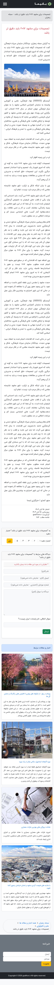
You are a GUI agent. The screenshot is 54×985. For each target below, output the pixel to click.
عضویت (46, 963)
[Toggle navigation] (5, 4)
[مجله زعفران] (43, 4)
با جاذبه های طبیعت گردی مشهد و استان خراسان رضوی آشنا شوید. (29, 886)
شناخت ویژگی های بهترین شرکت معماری (35, 827)
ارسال (46, 631)
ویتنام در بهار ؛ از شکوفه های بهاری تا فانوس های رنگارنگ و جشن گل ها (27, 695)
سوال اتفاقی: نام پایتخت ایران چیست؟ (34, 618)
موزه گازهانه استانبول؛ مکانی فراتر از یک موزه (34, 761)
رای (9, 540)
